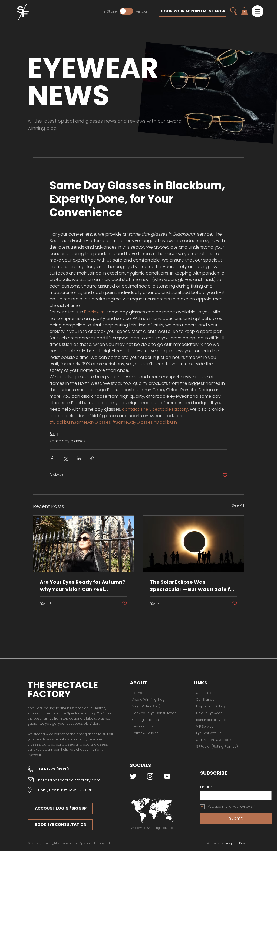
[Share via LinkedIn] (78, 458)
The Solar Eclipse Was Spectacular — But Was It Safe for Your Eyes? (192, 586)
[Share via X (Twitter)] (65, 458)
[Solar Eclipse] (193, 544)
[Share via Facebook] (52, 458)
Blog (54, 433)
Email (206, 787)
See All (238, 505)
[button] (257, 11)
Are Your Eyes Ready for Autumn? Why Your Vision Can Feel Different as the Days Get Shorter (82, 586)
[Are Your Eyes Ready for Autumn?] (83, 544)
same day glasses (68, 441)
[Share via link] (91, 458)
